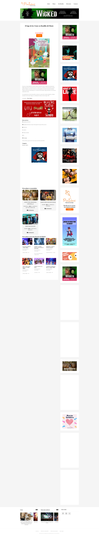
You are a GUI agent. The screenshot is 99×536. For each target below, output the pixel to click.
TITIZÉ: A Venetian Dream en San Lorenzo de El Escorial (39, 247)
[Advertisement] (39, 174)
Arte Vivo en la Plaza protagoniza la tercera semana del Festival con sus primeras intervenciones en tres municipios (26, 523)
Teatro (27, 145)
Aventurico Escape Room (48, 202)
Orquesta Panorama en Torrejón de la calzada (47, 522)
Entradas (39, 35)
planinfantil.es (28, 4)
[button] (37, 509)
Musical (23, 145)
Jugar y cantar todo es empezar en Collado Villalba (26, 267)
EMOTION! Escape (30, 226)
